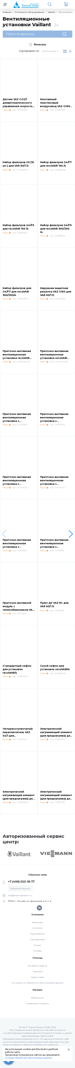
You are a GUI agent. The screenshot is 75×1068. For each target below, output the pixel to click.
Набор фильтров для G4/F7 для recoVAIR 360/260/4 (17, 291)
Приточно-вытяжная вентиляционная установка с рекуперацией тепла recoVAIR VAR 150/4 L (17, 420)
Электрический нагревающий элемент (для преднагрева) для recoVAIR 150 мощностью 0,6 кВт (56, 735)
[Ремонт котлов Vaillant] (19, 853)
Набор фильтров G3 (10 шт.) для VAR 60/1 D (18, 164)
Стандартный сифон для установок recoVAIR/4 (17, 669)
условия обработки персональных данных (28, 1058)
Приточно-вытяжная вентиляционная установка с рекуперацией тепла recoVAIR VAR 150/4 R (54, 420)
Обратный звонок (20, 888)
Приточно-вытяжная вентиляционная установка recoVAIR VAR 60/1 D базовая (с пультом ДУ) (17, 358)
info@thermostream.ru (20, 895)
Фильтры (39, 44)
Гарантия (37, 971)
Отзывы (37, 950)
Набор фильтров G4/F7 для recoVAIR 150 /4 (56, 164)
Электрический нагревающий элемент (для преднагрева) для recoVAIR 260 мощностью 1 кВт (19, 798)
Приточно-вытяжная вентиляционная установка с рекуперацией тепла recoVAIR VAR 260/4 (17, 483)
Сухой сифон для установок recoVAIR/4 (55, 667)
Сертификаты (37, 939)
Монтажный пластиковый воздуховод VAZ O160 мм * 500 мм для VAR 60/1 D (55, 106)
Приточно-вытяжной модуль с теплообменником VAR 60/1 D (18, 608)
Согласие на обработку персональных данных (37, 982)
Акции (37, 945)
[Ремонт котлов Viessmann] (56, 853)
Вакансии (37, 922)
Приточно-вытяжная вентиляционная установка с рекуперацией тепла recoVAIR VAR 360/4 (54, 483)
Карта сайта (37, 977)
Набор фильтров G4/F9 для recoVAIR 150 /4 (18, 227)
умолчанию (49, 51)
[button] (71, 534)
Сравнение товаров (37, 1003)
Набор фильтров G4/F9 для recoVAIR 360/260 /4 (56, 229)
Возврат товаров (37, 965)
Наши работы (37, 933)
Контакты (37, 928)
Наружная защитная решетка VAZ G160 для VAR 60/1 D (55, 291)
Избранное (37, 997)
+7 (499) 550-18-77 (21, 881)
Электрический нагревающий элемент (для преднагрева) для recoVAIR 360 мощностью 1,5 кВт (56, 798)
